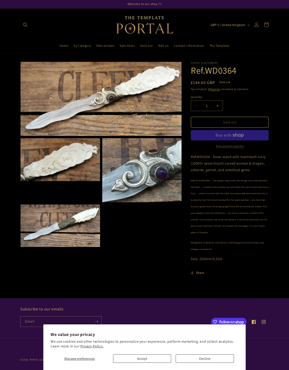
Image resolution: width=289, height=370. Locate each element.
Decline (204, 358)
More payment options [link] (230, 146)
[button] (25, 25)
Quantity (196, 97)
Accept (142, 358)
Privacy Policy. (92, 346)
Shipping (214, 89)
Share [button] (200, 273)
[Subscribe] (96, 321)
